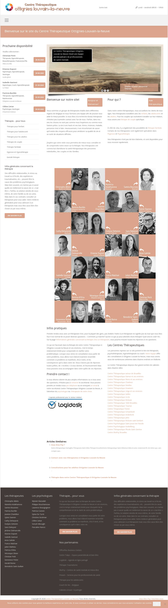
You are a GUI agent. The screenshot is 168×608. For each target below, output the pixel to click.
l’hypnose (111, 134)
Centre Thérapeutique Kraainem (120, 388)
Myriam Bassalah (39, 501)
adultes (113, 116)
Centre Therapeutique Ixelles (119, 394)
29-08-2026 (39, 73)
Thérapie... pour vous (71, 495)
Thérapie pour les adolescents (71, 580)
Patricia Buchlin (11, 511)
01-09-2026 (39, 85)
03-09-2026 (39, 97)
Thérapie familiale (14, 147)
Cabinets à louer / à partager (70, 590)
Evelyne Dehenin (11, 524)
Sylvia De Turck (38, 514)
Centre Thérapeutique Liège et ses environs (125, 391)
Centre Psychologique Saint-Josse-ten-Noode (126, 423)
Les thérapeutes (14, 495)
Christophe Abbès (12, 501)
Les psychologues (42, 495)
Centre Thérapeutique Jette (118, 417)
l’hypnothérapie (124, 134)
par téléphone (71, 385)
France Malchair (11, 543)
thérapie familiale (155, 128)
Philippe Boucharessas (41, 504)
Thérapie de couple (14, 142)
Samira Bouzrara (11, 507)
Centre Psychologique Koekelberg (121, 426)
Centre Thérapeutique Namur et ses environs (126, 376)
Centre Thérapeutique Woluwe (120, 400)
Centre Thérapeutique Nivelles (120, 385)
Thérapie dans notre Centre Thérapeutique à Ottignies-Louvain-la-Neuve (83, 477)
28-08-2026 (39, 60)
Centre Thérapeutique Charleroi (120, 382)
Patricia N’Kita (10, 550)
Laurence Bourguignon (41, 507)
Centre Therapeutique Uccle (119, 397)
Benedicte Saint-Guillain (14, 566)
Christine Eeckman (39, 517)
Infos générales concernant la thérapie (136, 495)
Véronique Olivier (11, 553)
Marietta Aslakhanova (13, 504)
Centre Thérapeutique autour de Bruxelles (124, 373)
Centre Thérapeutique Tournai (120, 406)
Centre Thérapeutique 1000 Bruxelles (123, 403)
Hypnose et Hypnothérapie (17, 152)
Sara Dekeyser (10, 527)
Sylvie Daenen (10, 517)
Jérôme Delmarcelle (12, 530)
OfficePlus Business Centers (70, 550)
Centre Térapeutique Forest (119, 409)
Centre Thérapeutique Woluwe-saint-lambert (125, 420)
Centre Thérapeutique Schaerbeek (121, 412)
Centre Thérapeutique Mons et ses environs (125, 379)
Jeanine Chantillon (12, 514)
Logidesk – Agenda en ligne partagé (73, 560)
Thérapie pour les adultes (17, 137)
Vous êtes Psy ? (58, 445)
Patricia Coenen (38, 511)
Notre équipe (150, 353)
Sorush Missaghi (38, 524)
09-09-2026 (39, 109)
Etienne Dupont (11, 534)
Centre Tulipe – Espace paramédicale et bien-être (78, 555)
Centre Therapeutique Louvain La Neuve (61, 599)
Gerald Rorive (10, 563)
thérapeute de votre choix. (81, 391)
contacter (75, 382)
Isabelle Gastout (11, 537)
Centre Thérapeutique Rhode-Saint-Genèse (125, 429)
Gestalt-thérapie (13, 157)
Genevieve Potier (11, 560)
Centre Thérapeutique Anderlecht (121, 415)
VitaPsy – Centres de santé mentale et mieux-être (79, 570)
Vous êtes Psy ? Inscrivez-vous (151, 599)
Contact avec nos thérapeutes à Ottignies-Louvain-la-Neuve (78, 458)
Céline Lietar (37, 521)
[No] (165, 604)
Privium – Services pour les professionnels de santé (79, 575)
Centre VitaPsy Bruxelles (117, 432)
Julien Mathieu (10, 547)
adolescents (156, 113)
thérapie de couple (128, 119)
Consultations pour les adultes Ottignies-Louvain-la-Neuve (77, 467)
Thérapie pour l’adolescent (17, 131)
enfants (144, 113)
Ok (157, 604)
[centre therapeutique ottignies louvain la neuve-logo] (38, 7)
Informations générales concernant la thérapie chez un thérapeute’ (82, 339)
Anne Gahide (10, 540)
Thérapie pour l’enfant (15, 126)
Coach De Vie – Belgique (69, 585)
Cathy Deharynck (11, 521)
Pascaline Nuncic (38, 527)
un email (94, 385)
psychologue (63, 391)
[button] (6, 20)
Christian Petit (10, 556)
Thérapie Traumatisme (68, 565)
